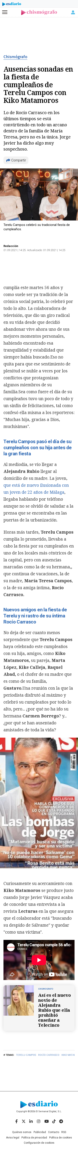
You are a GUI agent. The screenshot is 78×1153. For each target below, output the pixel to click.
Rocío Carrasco (48, 1055)
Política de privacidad (34, 1137)
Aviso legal (12, 1137)
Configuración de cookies (39, 1142)
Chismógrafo (15, 56)
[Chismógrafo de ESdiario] (39, 12)
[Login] (73, 12)
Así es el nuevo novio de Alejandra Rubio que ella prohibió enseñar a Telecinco (54, 1010)
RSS (63, 1132)
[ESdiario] (11, 4)
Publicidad (40, 1132)
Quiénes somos (21, 1132)
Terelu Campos (26, 1055)
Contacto (53, 1132)
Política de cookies (60, 1137)
